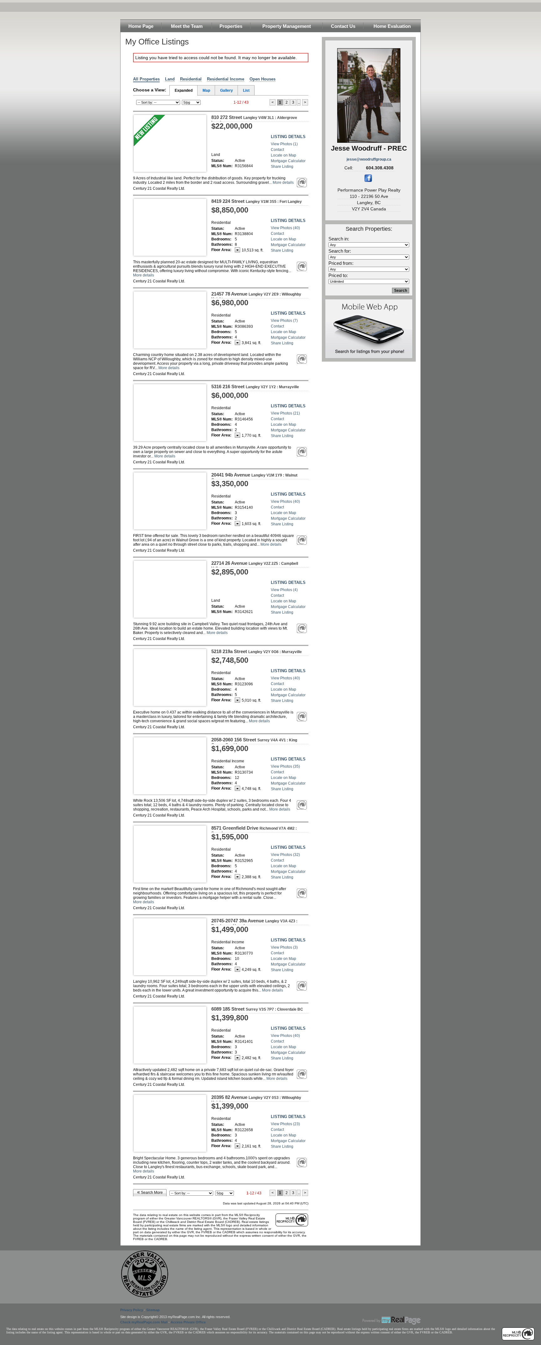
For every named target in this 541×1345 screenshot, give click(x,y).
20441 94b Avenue (254, 477)
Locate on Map (283, 155)
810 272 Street (254, 120)
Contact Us (343, 26)
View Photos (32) (285, 855)
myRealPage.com (392, 1321)
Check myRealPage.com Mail (143, 1322)
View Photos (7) (284, 320)
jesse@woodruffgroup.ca (369, 159)
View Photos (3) (284, 947)
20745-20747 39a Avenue (254, 923)
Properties (230, 26)
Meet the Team (187, 26)
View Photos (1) (284, 144)
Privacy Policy (131, 1310)
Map (206, 90)
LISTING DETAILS (288, 136)
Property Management (286, 26)
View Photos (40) (285, 228)
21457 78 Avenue (256, 296)
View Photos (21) (285, 413)
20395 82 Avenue (256, 1100)
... (299, 102)
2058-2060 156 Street (254, 742)
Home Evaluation (392, 26)
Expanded (184, 90)
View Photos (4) (284, 590)
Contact (277, 149)
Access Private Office (188, 1322)
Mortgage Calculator (288, 161)
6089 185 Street (257, 1009)
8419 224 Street (256, 201)
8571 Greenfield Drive (254, 830)
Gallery (226, 90)
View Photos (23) (285, 1124)
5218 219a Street (256, 651)
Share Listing (282, 166)
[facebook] (368, 180)
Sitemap (153, 1310)
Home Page (140, 26)
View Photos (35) (285, 766)
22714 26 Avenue (254, 565)
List (246, 90)
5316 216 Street (255, 386)
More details (283, 182)
